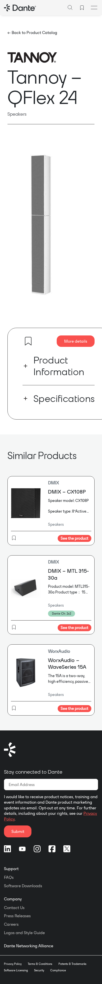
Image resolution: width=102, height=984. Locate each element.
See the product (74, 538)
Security (39, 970)
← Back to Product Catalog (32, 32)
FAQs (9, 877)
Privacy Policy (13, 964)
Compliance (58, 970)
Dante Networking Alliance (28, 945)
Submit (17, 831)
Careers (11, 924)
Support (11, 868)
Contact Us (14, 907)
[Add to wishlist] (28, 341)
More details (75, 341)
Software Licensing (16, 970)
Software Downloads (23, 885)
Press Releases (17, 915)
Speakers (16, 114)
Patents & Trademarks (72, 964)
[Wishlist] (82, 8)
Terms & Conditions (40, 964)
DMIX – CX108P (67, 492)
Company (13, 898)
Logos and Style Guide (24, 932)
